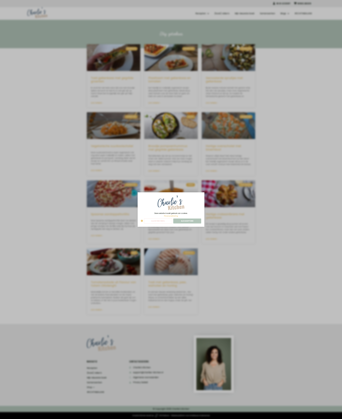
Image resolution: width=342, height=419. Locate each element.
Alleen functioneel (158, 221)
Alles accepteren (187, 221)
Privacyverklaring (171, 216)
